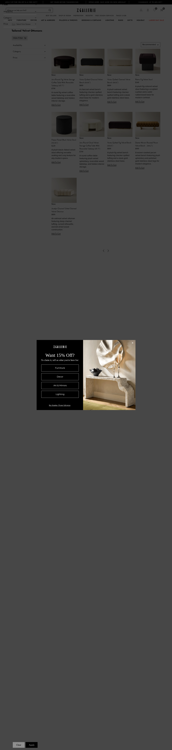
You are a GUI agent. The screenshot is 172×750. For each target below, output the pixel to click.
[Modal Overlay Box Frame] (86, 375)
